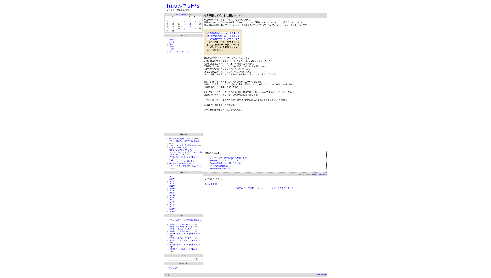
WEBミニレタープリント (178, 51)
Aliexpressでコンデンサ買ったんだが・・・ (229, 160)
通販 (171, 44)
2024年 (172, 181)
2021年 (172, 188)
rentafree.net (322, 275)
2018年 (172, 195)
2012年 (172, 209)
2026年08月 (183, 14)
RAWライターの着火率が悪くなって (182, 145)
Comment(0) (322, 175)
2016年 (172, 200)
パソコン (172, 40)
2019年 (172, 193)
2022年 (172, 186)
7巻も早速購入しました (283, 188)
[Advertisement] (183, 92)
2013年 (172, 207)
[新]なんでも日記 (183, 5)
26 (184, 29)
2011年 (172, 211)
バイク (171, 42)
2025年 (172, 179)
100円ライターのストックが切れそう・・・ (185, 157)
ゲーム (171, 47)
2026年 (172, 177)
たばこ (171, 49)
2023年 (172, 184)
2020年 (172, 191)
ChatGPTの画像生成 (176, 148)
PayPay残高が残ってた (220, 168)
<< (177, 14)
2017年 (172, 197)
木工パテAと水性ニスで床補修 (180, 161)
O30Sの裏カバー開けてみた (179, 163)
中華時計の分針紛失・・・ (222, 166)
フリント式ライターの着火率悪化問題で (184, 141)
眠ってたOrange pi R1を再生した (181, 139)
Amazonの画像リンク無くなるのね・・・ (228, 163)
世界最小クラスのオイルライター (181, 150)
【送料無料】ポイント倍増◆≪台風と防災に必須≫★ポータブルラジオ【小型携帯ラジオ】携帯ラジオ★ (223, 44)
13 (190, 24)
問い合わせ (173, 268)
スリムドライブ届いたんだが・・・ (253, 188)
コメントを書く (212, 184)
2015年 (172, 202)
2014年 (172, 204)
